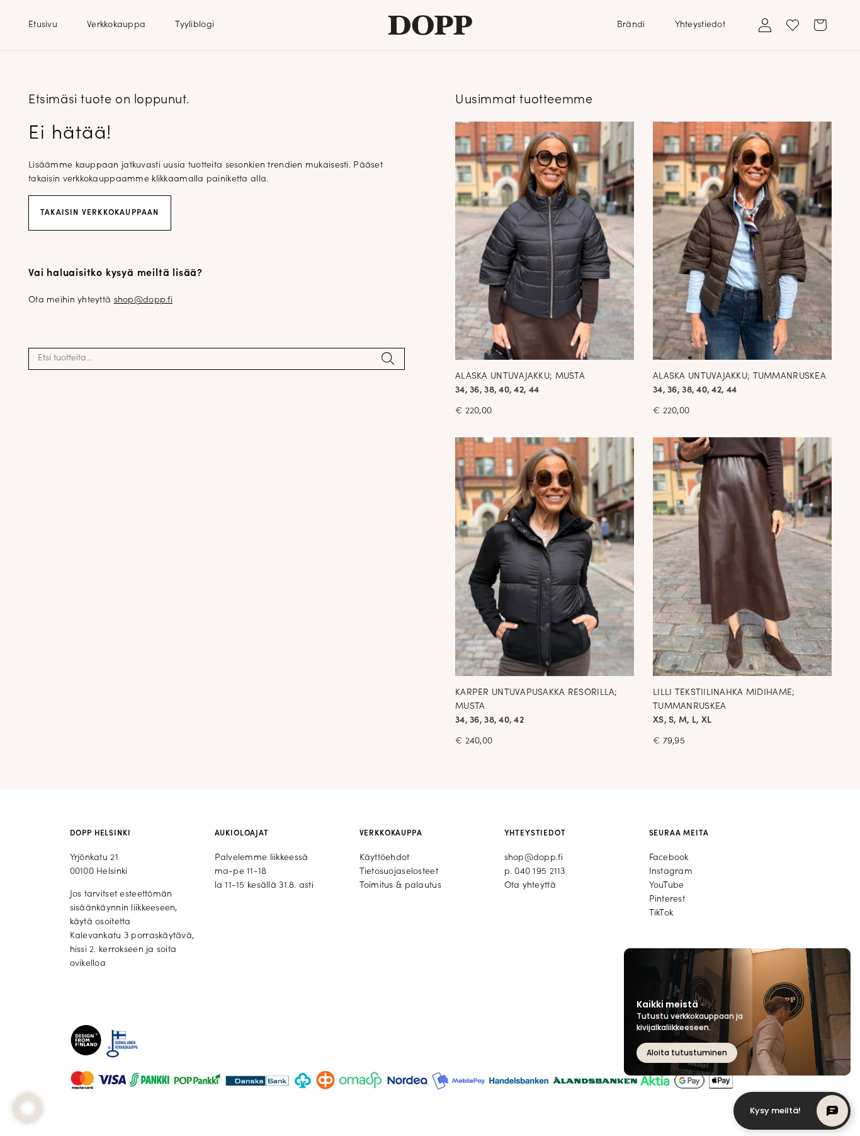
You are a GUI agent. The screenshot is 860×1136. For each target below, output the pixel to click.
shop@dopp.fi (143, 300)
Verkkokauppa (116, 25)
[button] (27, 1108)
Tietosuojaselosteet (398, 871)
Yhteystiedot (700, 25)
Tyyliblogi (194, 25)
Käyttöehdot (384, 858)
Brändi (631, 25)
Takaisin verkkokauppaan (99, 213)
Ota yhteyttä (530, 885)
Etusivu (42, 25)
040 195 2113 (539, 871)
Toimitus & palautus (400, 885)
